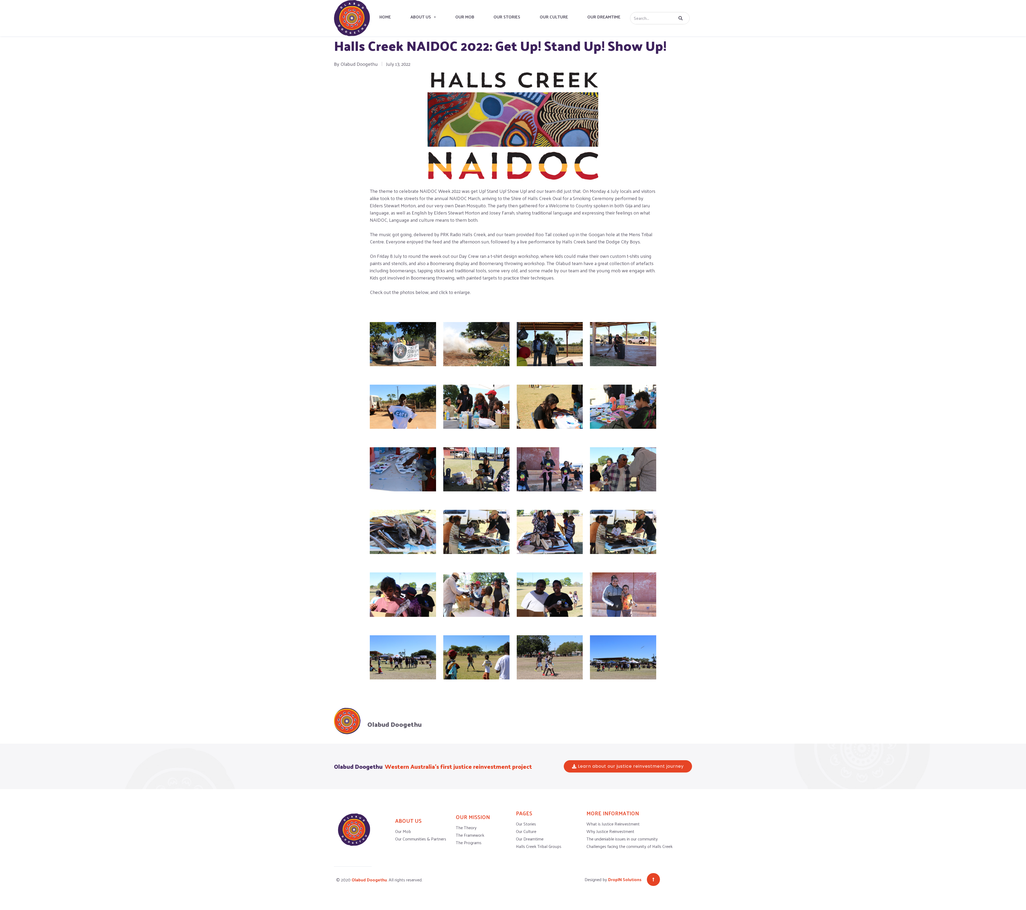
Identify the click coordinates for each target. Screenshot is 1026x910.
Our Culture (554, 17)
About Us (420, 17)
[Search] (679, 18)
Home (385, 17)
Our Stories (506, 17)
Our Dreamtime (603, 17)
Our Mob (464, 17)
